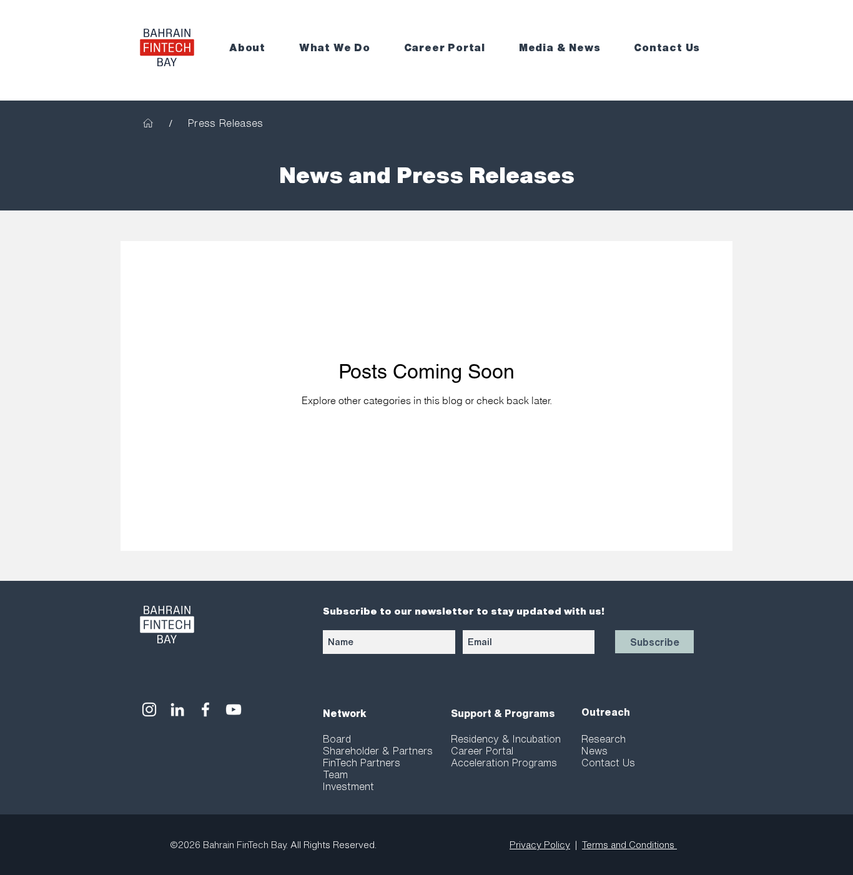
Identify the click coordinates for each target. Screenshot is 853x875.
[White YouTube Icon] (233, 709)
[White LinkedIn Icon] (177, 709)
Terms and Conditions (629, 844)
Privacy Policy (540, 844)
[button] (255, 48)
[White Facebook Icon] (205, 709)
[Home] (148, 123)
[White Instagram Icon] (149, 709)
